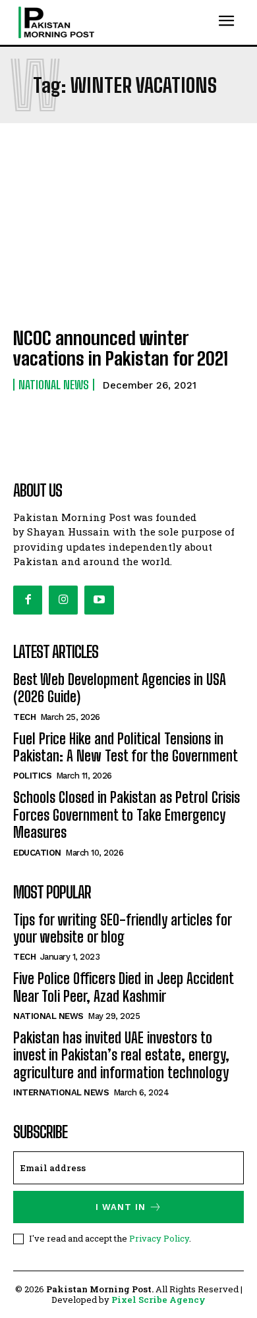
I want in (121, 1207)
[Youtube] (98, 600)
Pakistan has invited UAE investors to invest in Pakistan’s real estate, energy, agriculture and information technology (121, 1055)
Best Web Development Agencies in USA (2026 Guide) (119, 688)
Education (37, 853)
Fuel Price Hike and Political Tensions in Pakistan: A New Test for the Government (125, 747)
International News (61, 1092)
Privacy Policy (159, 1238)
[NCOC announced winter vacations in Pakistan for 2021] (128, 246)
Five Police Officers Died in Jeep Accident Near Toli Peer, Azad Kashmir (123, 987)
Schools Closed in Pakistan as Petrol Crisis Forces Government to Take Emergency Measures (126, 814)
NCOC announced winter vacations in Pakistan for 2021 (120, 348)
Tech (24, 717)
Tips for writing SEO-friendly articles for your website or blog (122, 928)
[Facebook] (27, 600)
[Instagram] (63, 600)
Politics (32, 776)
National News (53, 385)
